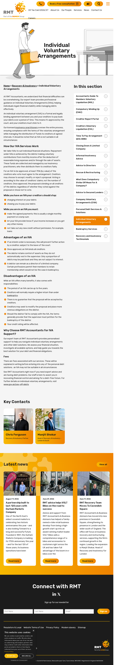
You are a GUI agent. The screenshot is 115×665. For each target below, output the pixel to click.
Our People (66, 10)
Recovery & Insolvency (24, 85)
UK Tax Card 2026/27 (38, 10)
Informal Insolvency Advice (86, 157)
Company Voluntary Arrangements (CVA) (86, 201)
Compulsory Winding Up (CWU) (88, 111)
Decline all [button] (26, 656)
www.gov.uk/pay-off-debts (16, 384)
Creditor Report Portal (87, 119)
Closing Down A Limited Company (88, 147)
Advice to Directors (86, 165)
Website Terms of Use (34, 627)
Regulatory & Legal (12, 627)
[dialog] (19, 645)
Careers (31, 18)
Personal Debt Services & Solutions (89, 211)
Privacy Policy (52, 627)
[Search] (98, 3)
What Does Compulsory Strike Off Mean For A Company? (87, 182)
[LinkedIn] (54, 594)
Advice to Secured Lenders (89, 192)
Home (7, 85)
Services (78, 10)
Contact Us (96, 10)
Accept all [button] (11, 656)
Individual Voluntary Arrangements (86, 221)
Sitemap (82, 627)
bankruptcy (12, 295)
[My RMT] (88, 3)
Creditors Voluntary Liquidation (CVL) (86, 127)
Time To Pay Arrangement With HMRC (89, 137)
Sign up (103, 611)
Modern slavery (68, 627)
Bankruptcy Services (86, 229)
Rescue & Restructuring (88, 172)
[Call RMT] (40, 3)
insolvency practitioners (26, 127)
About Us (55, 10)
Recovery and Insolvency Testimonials (88, 237)
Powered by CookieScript (19, 660)
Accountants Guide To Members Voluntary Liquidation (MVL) (87, 99)
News (86, 10)
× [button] (33, 631)
